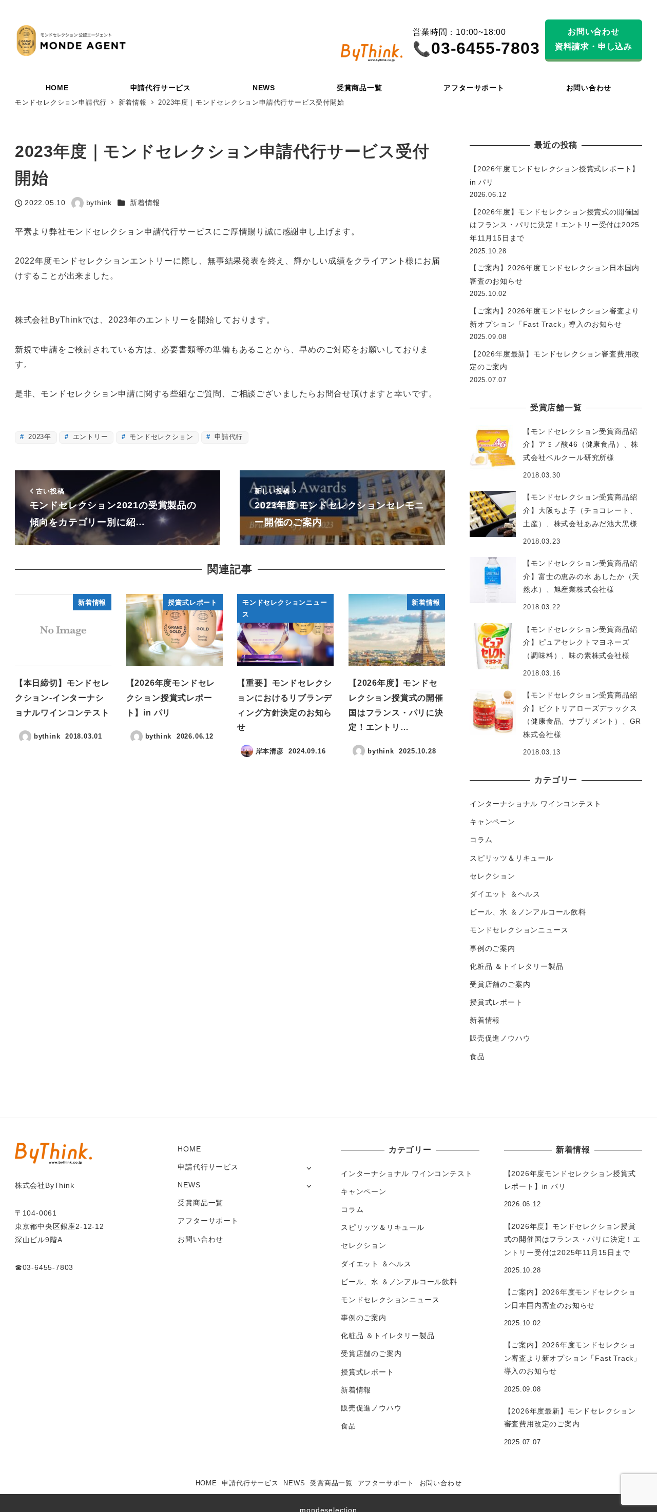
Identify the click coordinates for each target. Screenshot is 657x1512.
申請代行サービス (208, 1167)
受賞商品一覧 (200, 1203)
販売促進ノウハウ (500, 1038)
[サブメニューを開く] (308, 1167)
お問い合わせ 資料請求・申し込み (593, 39)
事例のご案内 (492, 948)
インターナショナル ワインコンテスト (535, 804)
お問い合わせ (200, 1239)
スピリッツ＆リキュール (511, 858)
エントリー (89, 437)
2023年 (38, 437)
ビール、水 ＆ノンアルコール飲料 (528, 912)
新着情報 (145, 202)
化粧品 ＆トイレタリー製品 (516, 966)
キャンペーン (492, 822)
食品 (477, 1056)
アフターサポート (208, 1221)
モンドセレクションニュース (519, 930)
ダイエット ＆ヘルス (505, 894)
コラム (481, 839)
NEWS (189, 1185)
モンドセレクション (160, 437)
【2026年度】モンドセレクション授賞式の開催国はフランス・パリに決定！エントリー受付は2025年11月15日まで (555, 225)
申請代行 (227, 437)
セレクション (492, 876)
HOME (189, 1149)
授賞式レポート (496, 1002)
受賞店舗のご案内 (500, 984)
